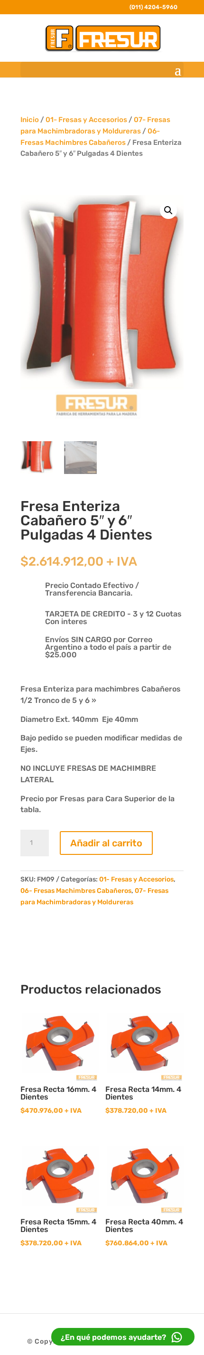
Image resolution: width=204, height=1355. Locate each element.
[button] (168, 210)
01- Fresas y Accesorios (86, 119)
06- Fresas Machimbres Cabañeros (75, 891)
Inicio (29, 119)
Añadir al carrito (106, 843)
